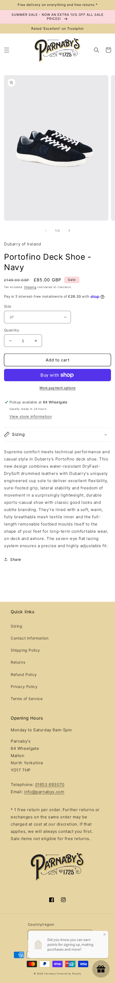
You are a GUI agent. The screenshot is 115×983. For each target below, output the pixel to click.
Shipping (30, 287)
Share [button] (15, 559)
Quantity (11, 330)
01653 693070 (49, 784)
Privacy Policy (24, 686)
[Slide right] (69, 230)
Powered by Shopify (69, 973)
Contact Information (29, 638)
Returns (18, 662)
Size (7, 306)
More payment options (58, 388)
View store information (30, 416)
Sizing (16, 626)
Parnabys (50, 973)
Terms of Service (27, 698)
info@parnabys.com (44, 791)
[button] (7, 50)
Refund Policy (24, 674)
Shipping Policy (25, 650)
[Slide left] (46, 230)
